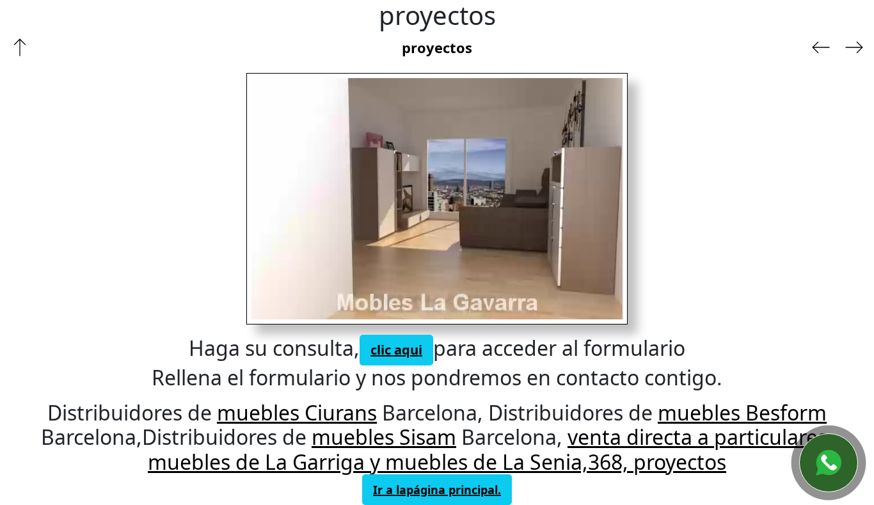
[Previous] (334, 198)
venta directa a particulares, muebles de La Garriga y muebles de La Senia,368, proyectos (490, 449)
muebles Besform (742, 412)
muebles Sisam (384, 437)
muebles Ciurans (297, 412)
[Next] (520, 198)
